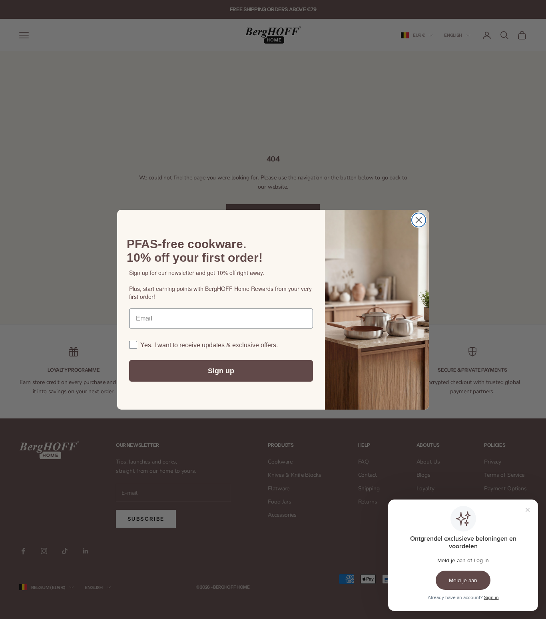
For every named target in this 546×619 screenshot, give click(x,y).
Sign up (221, 371)
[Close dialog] (419, 220)
